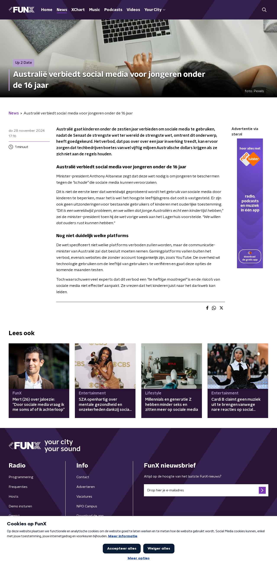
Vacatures (84, 496)
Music (94, 10)
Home (46, 10)
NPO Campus (86, 506)
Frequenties (18, 487)
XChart (78, 10)
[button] (264, 10)
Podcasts (113, 10)
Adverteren (85, 487)
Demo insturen (20, 506)
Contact (82, 477)
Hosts (13, 496)
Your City (152, 10)
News (62, 10)
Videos (133, 10)
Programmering (21, 477)
